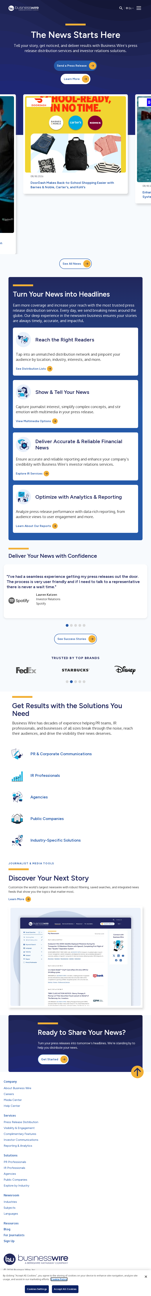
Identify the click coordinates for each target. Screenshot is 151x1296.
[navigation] (139, 8)
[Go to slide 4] (79, 625)
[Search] (121, 8)
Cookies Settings (37, 1289)
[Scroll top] (137, 1072)
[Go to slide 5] (84, 625)
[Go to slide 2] (71, 625)
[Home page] (23, 8)
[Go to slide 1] (67, 625)
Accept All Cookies (65, 1289)
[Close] (146, 1276)
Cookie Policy (59, 1279)
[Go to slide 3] (75, 625)
